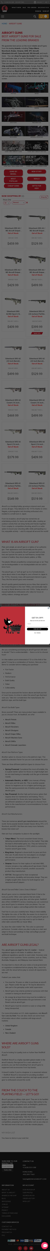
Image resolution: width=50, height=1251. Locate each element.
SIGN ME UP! (37, 629)
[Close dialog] (48, 608)
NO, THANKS (37, 632)
